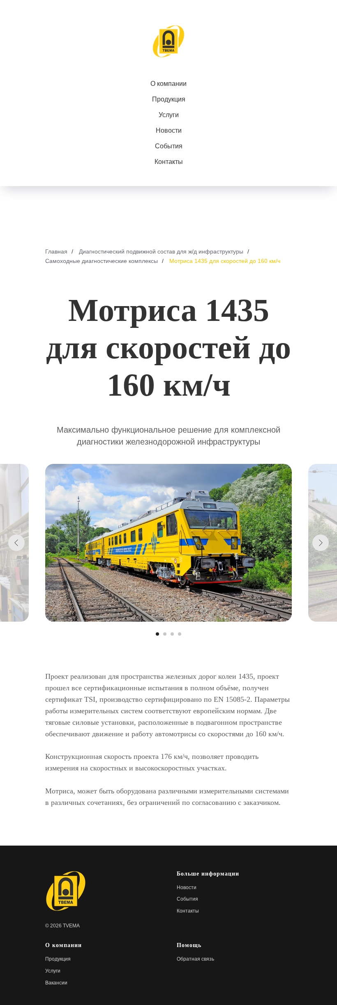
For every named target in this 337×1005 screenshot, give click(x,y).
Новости (169, 130)
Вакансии (56, 983)
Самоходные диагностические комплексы (101, 261)
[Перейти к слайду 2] (164, 634)
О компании (168, 83)
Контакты (169, 161)
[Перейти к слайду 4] (179, 634)
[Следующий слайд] (320, 543)
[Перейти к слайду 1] (157, 634)
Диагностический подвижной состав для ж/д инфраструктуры (161, 251)
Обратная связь (195, 959)
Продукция (168, 99)
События (168, 146)
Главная (56, 251)
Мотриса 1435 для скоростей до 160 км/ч (224, 261)
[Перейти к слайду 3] (172, 634)
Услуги (169, 114)
